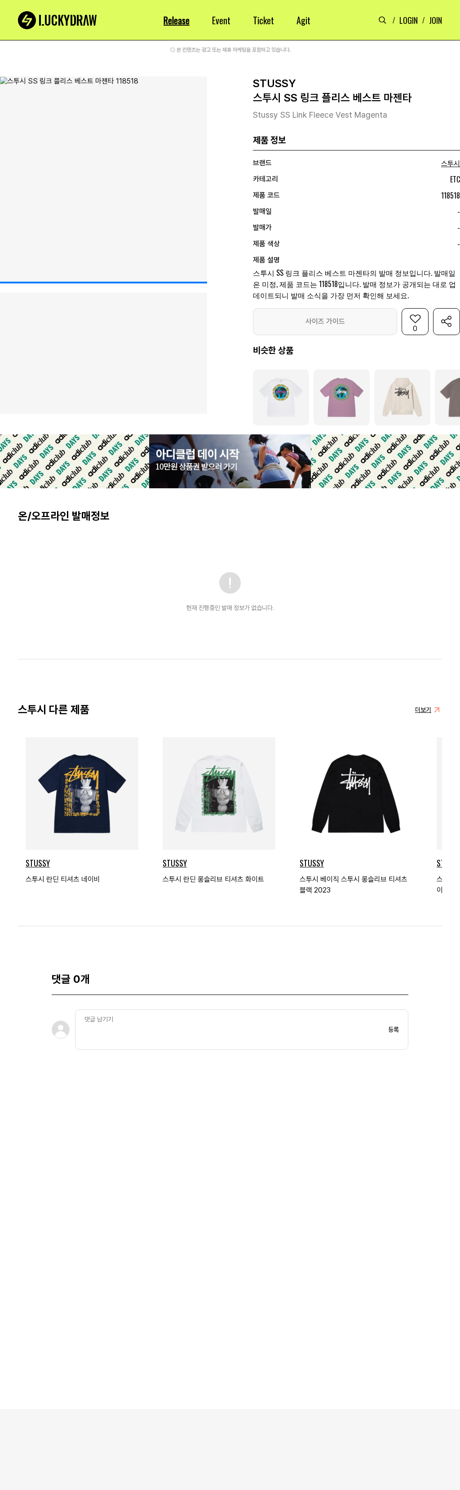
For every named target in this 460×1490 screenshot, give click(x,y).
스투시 (450, 163)
